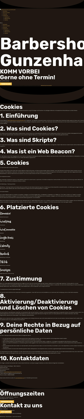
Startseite (5, 11)
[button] (42, 23)
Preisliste (5, 14)
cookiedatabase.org (19, 377)
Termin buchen (6, 12)
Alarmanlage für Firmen (23, 85)
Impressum (6, 17)
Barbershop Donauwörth (46, 85)
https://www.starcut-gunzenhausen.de (16, 120)
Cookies (6, 19)
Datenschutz (7, 18)
